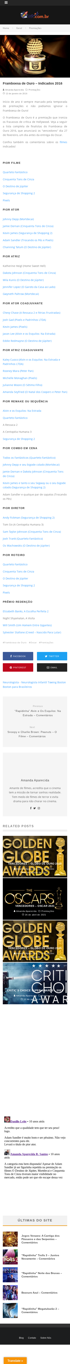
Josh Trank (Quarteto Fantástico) (23, 538)
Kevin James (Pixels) (15, 327)
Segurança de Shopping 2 (19, 193)
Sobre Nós (45, 1338)
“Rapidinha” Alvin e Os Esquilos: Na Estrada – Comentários (38, 711)
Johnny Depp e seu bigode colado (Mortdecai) (31, 464)
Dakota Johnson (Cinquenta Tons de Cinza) (29, 273)
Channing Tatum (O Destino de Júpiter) (27, 247)
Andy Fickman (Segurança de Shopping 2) (29, 517)
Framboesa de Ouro (15, 642)
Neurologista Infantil (34, 682)
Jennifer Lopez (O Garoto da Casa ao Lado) (29, 287)
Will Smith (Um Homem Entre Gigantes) (27, 625)
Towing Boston (57, 682)
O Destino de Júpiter (15, 186)
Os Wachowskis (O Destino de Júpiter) (26, 545)
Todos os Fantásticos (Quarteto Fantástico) (29, 457)
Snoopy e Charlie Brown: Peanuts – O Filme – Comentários (32, 732)
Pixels (6, 200)
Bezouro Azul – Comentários (39, 1292)
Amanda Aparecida (14, 90)
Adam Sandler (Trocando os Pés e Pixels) (28, 240)
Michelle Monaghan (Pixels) (20, 378)
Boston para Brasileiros (17, 687)
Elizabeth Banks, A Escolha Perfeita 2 (26, 611)
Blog (21, 1338)
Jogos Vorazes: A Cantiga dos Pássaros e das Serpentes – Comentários (40, 1239)
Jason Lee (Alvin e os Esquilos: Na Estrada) (29, 333)
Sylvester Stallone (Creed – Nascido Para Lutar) (32, 632)
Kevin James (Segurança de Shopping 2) (27, 233)
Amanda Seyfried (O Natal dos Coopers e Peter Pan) (35, 392)
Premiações (35, 90)
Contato (32, 1338)
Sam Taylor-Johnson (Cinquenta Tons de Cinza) (32, 531)
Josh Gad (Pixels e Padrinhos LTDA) (25, 320)
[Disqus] (35, 1064)
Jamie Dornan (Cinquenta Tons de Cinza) (28, 226)
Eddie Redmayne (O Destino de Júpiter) (27, 341)
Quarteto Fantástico (15, 172)
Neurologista (11, 682)
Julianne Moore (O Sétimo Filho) (22, 385)
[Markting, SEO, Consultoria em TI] (35, 13)
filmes (63, 142)
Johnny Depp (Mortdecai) (18, 219)
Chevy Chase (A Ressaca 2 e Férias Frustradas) (31, 312)
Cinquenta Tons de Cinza (18, 179)
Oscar (33, 642)
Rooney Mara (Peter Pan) (18, 371)
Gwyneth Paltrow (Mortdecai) (21, 294)
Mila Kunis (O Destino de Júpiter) (23, 280)
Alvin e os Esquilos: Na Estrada (22, 410)
